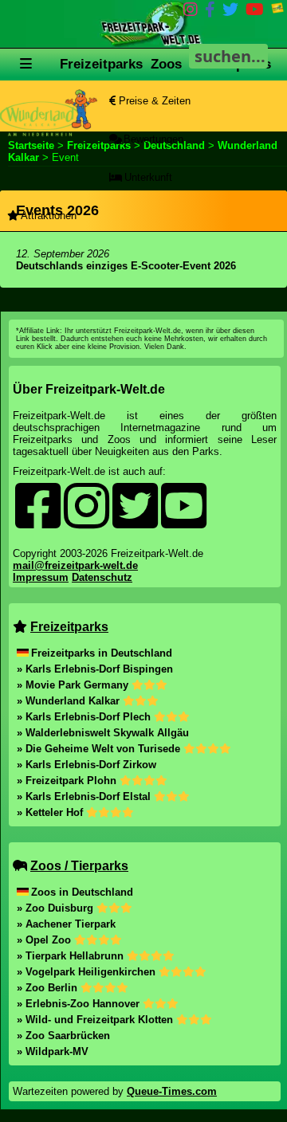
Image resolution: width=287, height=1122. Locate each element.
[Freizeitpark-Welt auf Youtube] (255, 12)
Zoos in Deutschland (82, 892)
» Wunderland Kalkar (70, 701)
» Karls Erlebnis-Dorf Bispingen (95, 669)
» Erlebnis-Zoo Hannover (80, 1004)
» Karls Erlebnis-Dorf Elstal (85, 796)
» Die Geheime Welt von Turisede (100, 749)
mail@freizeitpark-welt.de (75, 565)
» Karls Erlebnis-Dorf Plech (85, 717)
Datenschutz (102, 577)
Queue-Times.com (172, 1091)
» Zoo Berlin (49, 988)
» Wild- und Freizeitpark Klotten (96, 1020)
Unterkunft (146, 177)
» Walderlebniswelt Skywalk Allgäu (103, 733)
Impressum (41, 577)
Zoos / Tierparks (79, 866)
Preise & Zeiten (153, 101)
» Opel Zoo (45, 940)
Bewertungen (151, 139)
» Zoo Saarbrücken (63, 1036)
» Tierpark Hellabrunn (72, 956)
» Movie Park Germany (74, 685)
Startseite (31, 145)
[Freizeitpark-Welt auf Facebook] (210, 12)
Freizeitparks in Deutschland (101, 653)
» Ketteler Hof (51, 812)
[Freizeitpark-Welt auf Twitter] (230, 12)
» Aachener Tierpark (66, 924)
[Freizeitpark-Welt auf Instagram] (190, 12)
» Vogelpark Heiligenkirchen (88, 972)
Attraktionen (47, 216)
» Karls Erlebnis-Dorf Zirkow (86, 765)
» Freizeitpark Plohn (68, 781)
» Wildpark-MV (52, 1051)
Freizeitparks (101, 64)
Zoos (166, 64)
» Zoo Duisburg (56, 908)
